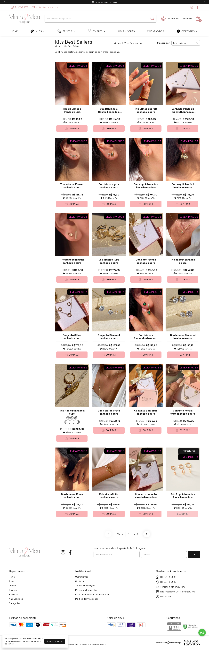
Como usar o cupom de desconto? (92, 594)
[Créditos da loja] (190, 642)
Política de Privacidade (86, 598)
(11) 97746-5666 (21, 7)
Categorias (188, 31)
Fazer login (187, 18)
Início (57, 46)
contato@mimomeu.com (47, 7)
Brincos (67, 31)
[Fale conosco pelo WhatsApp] (202, 632)
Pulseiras (129, 31)
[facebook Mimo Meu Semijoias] (197, 7)
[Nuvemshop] (168, 643)
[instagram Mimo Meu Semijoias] (191, 7)
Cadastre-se (172, 18)
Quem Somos (81, 576)
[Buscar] (152, 18)
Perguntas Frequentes (86, 590)
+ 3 (78, 422)
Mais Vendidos (155, 31)
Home (14, 31)
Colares (97, 31)
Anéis (38, 31)
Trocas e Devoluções (85, 585)
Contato (79, 581)
